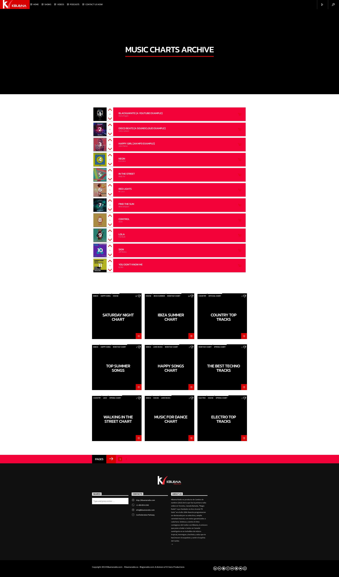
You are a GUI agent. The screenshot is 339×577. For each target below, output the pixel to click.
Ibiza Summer (159, 296)
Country (202, 296)
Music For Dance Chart (170, 419)
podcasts (74, 4)
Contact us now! (94, 4)
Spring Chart (220, 347)
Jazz (105, 398)
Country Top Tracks (223, 317)
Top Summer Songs (118, 368)
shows (47, 4)
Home (36, 4)
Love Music (158, 347)
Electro (202, 398)
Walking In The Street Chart (118, 419)
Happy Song (106, 296)
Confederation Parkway (145, 515)
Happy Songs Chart (171, 368)
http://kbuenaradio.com (145, 500)
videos (60, 4)
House (115, 296)
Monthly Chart (173, 296)
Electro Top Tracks (223, 419)
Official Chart (214, 296)
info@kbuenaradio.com (145, 510)
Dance (95, 296)
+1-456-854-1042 (142, 505)
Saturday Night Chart (118, 317)
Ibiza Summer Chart (171, 317)
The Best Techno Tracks (223, 368)
